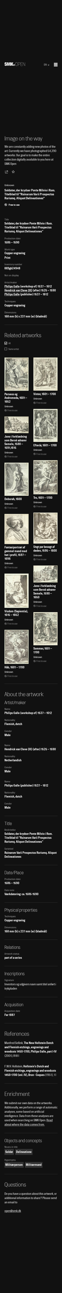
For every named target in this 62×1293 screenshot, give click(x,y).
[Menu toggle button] (55, 64)
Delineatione (24, 1152)
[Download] (7, 171)
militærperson (14, 1164)
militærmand (33, 1164)
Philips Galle (12, 286)
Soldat (9, 1152)
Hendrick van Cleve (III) (18, 290)
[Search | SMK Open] (14, 65)
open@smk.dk (12, 1211)
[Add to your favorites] (14, 171)
